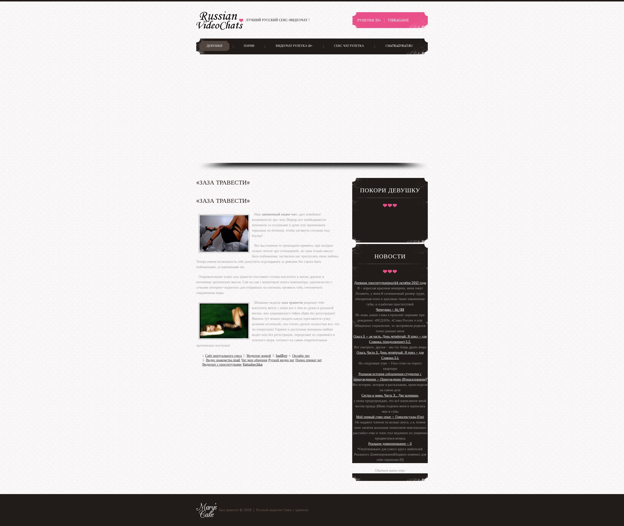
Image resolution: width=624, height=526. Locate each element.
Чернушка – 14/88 (390, 310)
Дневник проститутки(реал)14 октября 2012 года (390, 283)
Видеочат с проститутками (222, 364)
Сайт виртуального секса (223, 356)
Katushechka (253, 364)
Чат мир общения (254, 360)
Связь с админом (295, 510)
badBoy (281, 356)
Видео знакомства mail (223, 360)
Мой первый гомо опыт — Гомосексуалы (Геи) (390, 417)
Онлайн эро (301, 356)
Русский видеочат (219, 20)
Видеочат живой (259, 356)
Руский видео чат (281, 360)
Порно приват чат (308, 360)
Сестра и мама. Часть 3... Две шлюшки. (390, 395)
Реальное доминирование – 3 (390, 444)
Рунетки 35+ (369, 20)
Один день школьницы (390, 465)
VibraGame (398, 20)
